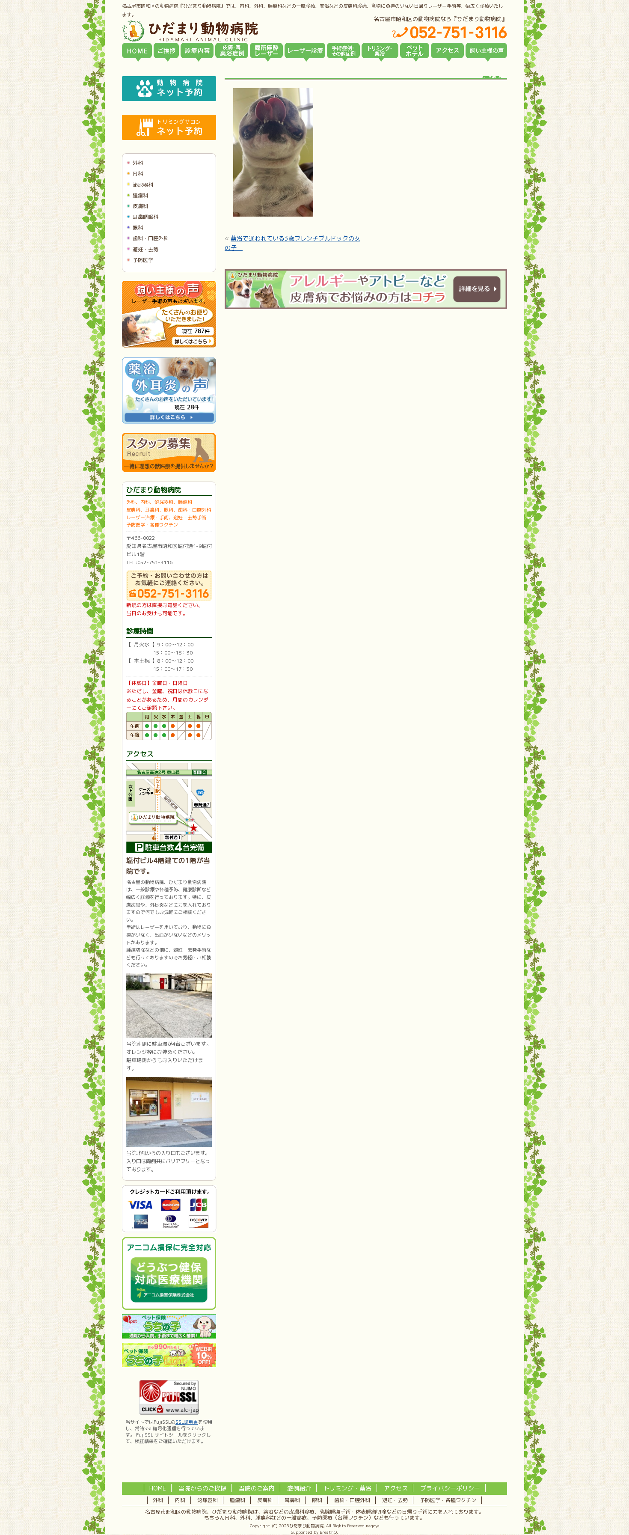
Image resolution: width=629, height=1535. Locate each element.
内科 (138, 173)
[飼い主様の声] (486, 50)
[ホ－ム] (137, 50)
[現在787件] (169, 345)
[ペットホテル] (414, 50)
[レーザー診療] (305, 50)
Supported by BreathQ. (314, 1532)
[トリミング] (380, 50)
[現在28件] (169, 421)
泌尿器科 (143, 184)
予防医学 (143, 260)
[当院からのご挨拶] (166, 50)
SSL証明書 (186, 1422)
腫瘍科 (140, 195)
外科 (138, 163)
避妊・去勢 (145, 249)
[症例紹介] (343, 50)
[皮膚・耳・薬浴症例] (231, 50)
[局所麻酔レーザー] (266, 50)
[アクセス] (447, 50)
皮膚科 (140, 206)
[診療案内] (197, 50)
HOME (157, 1488)
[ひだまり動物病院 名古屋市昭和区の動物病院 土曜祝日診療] (226, 31)
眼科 (138, 227)
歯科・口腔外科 (151, 238)
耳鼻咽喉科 (145, 216)
